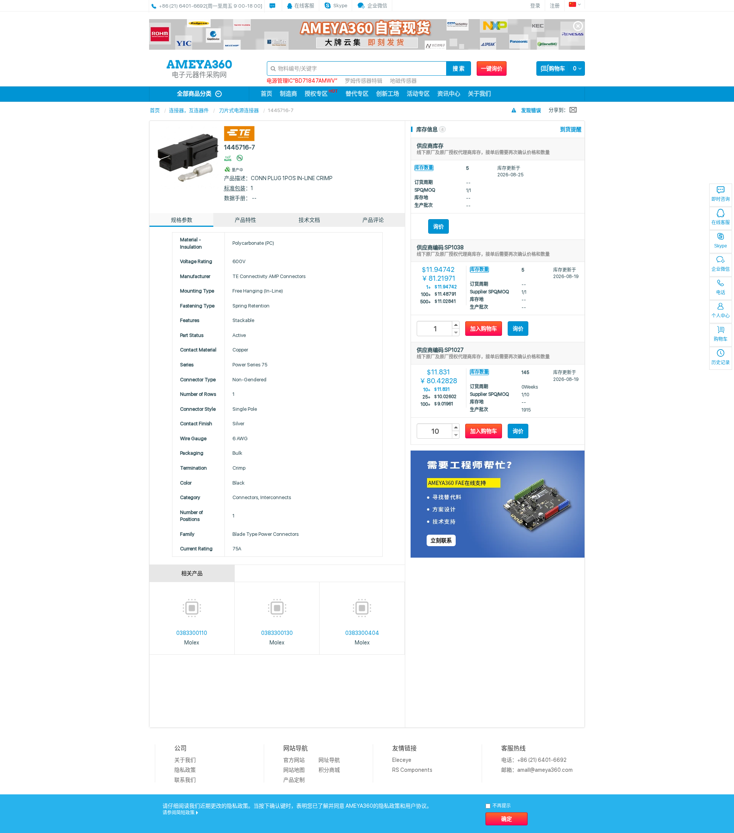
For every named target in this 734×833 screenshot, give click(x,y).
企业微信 (720, 269)
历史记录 (720, 362)
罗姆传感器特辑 (363, 81)
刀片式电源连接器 (239, 110)
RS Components (412, 770)
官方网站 (294, 760)
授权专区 (316, 93)
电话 (720, 292)
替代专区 (357, 93)
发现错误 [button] (531, 110)
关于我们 (479, 93)
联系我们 (185, 780)
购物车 (721, 339)
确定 (506, 819)
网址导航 (329, 760)
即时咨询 (720, 199)
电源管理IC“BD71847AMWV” (301, 81)
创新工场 (387, 93)
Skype (720, 246)
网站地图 (294, 770)
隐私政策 (185, 770)
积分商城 (329, 770)
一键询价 (491, 68)
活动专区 (418, 93)
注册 (555, 5)
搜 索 (458, 68)
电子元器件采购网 (199, 75)
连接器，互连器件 (189, 110)
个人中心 (720, 316)
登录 (535, 5)
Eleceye (401, 760)
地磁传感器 (403, 81)
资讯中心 (448, 93)
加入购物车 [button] (483, 328)
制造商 (288, 93)
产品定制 (294, 780)
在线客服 (720, 222)
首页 (266, 93)
